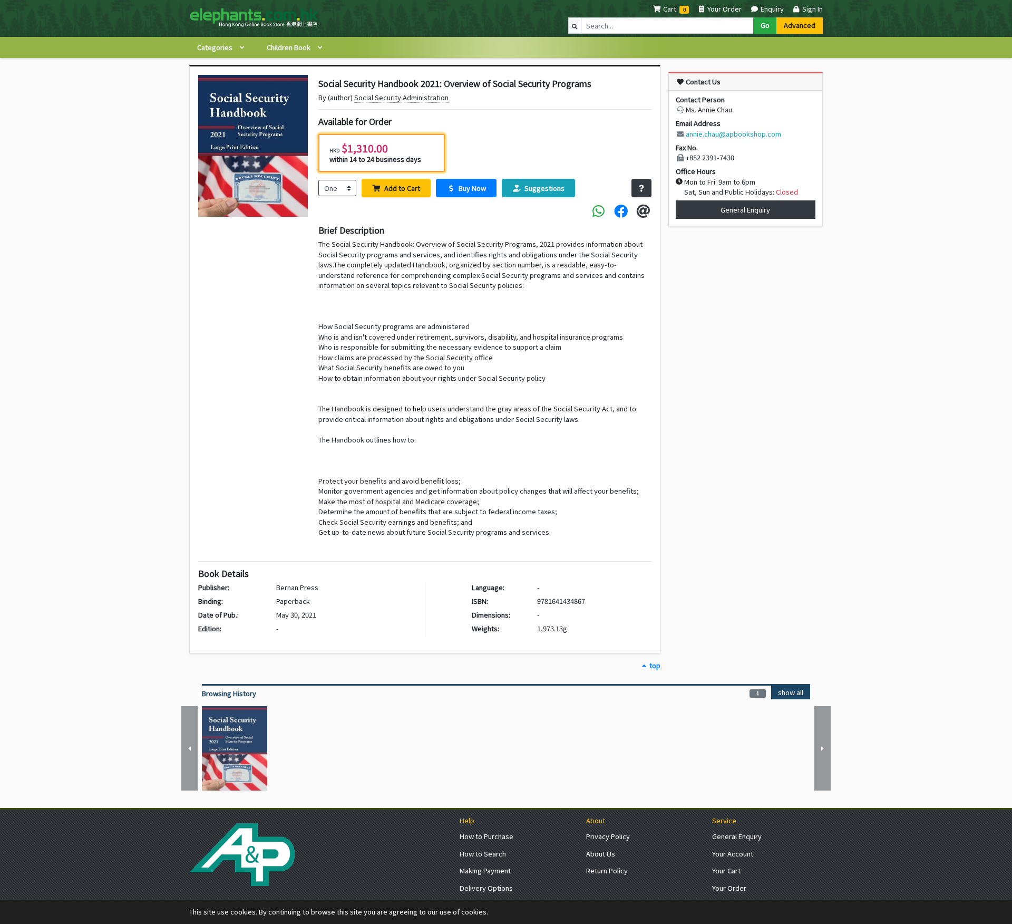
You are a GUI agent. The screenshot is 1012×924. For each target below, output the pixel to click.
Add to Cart (401, 188)
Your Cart (726, 870)
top (654, 665)
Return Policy (607, 870)
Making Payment (485, 870)
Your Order (724, 9)
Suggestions (544, 188)
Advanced (799, 25)
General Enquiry (745, 210)
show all (790, 692)
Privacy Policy (608, 836)
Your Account (732, 854)
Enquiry (771, 9)
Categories (215, 47)
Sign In (812, 9)
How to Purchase (486, 836)
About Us (600, 854)
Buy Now (471, 188)
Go (765, 25)
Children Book (289, 47)
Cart (669, 9)
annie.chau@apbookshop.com (733, 134)
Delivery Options (486, 888)
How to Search (483, 854)
